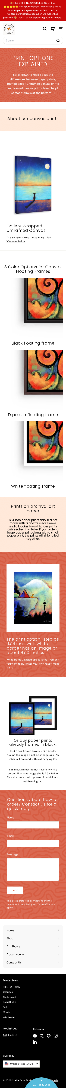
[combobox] (33, 40)
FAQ (5, 1007)
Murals (6, 1012)
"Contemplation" (16, 241)
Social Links (9, 1001)
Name (10, 817)
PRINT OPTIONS (11, 986)
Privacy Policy (25, 904)
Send (15, 890)
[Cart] (52, 28)
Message (12, 854)
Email (10, 836)
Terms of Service (46, 904)
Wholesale (8, 1017)
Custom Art (9, 997)
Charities (8, 991)
